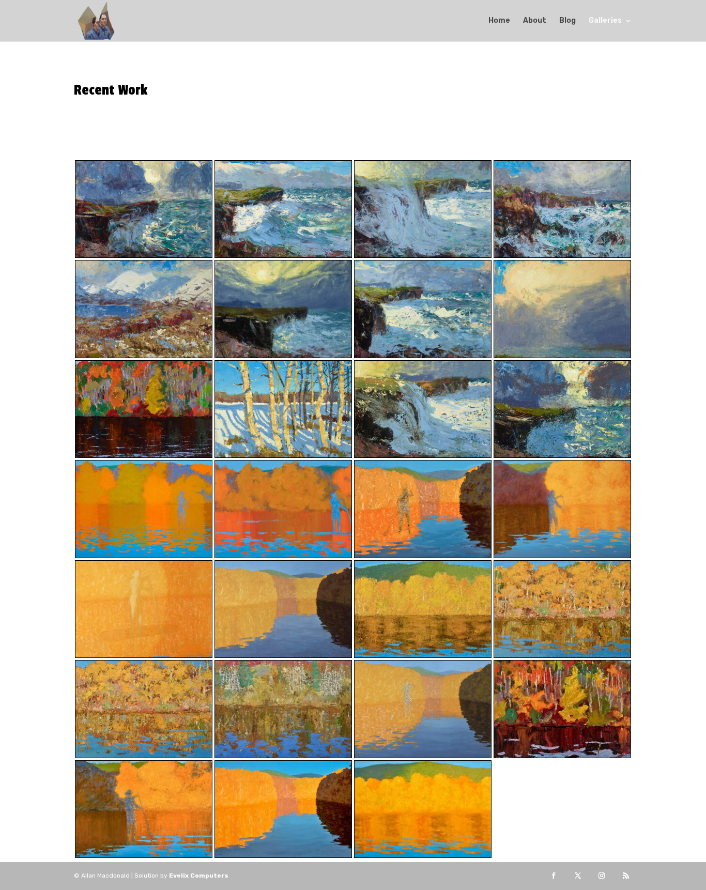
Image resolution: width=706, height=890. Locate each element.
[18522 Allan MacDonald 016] (143, 755)
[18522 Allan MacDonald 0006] (423, 755)
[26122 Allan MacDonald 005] (283, 555)
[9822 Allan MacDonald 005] (283, 855)
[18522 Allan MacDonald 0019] (283, 655)
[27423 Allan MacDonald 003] (143, 655)
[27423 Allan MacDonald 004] (562, 555)
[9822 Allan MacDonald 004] (423, 855)
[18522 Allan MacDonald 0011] (283, 755)
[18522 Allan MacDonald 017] (562, 655)
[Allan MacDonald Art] (143, 255)
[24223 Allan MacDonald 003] (143, 555)
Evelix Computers (198, 875)
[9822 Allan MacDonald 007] (143, 855)
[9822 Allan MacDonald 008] (423, 555)
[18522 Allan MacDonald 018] (423, 655)
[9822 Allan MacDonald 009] (562, 755)
